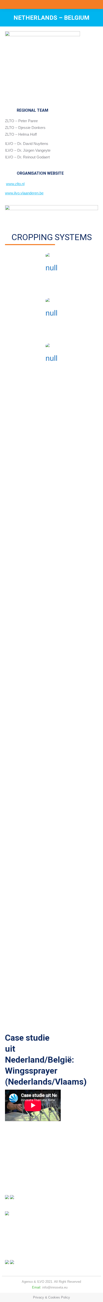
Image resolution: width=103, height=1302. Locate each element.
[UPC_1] (54, 803)
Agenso (27, 1282)
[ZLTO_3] (54, 922)
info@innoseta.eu (55, 1287)
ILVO (40, 1282)
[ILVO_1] (54, 743)
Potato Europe (20, 588)
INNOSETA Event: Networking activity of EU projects (48, 998)
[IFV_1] (54, 684)
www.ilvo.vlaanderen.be (24, 193)
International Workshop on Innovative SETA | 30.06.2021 (50, 1017)
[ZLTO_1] (54, 863)
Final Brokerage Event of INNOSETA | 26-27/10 (43, 980)
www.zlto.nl (15, 184)
